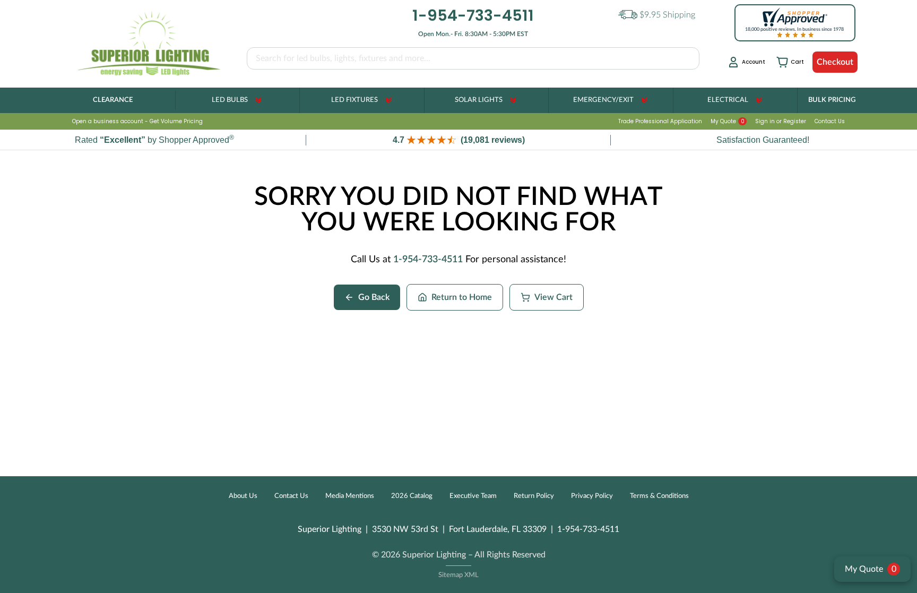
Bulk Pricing (831, 100)
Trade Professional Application (660, 121)
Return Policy (534, 496)
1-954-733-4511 (428, 259)
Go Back (374, 297)
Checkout (835, 62)
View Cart (553, 297)
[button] (458, 140)
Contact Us (830, 121)
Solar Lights (479, 100)
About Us (243, 496)
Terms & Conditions (659, 496)
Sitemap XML (458, 575)
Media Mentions (349, 496)
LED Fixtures (354, 100)
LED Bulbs (230, 100)
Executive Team (473, 496)
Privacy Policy (592, 496)
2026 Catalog (411, 496)
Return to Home (461, 297)
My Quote (728, 121)
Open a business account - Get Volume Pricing (137, 121)
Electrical (727, 100)
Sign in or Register (780, 121)
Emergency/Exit (603, 100)
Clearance (113, 100)
